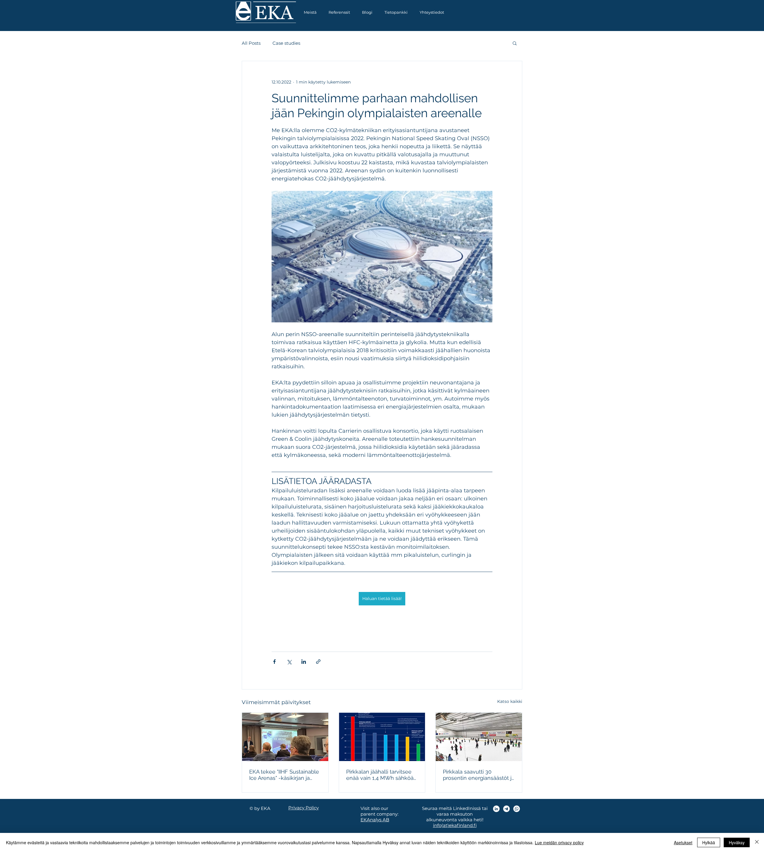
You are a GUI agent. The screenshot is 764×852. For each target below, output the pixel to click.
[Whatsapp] (516, 808)
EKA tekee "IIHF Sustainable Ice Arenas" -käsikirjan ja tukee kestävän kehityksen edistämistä (284, 774)
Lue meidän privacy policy (559, 842)
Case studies (286, 43)
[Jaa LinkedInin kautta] (303, 661)
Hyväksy (737, 842)
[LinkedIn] (496, 808)
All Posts (251, 43)
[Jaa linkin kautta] (318, 661)
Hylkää (708, 842)
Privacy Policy (303, 808)
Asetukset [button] (683, 842)
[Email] (506, 808)
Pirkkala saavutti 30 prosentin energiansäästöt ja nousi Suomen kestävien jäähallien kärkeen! (479, 774)
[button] (396, 12)
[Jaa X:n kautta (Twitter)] (289, 661)
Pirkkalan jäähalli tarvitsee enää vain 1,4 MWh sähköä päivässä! (380, 774)
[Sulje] (756, 842)
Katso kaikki (509, 701)
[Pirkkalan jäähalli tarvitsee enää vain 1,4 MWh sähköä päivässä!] (382, 737)
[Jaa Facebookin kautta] (274, 661)
